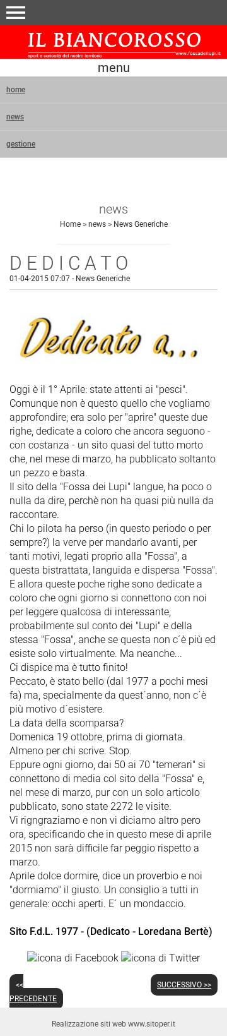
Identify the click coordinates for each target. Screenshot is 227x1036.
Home (70, 224)
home (15, 89)
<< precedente (33, 991)
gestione (20, 144)
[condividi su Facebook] (73, 958)
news (15, 116)
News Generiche (141, 224)
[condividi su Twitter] (160, 958)
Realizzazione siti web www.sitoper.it (113, 1024)
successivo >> (184, 984)
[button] (15, 12)
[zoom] (113, 366)
